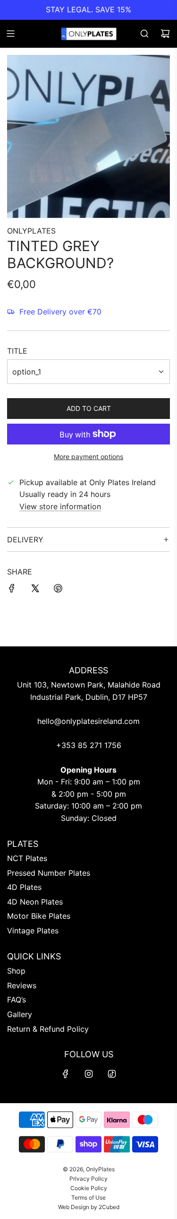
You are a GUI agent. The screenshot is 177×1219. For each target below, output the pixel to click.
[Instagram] (88, 1073)
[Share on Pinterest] (58, 590)
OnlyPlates (31, 230)
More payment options (88, 457)
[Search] (144, 33)
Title (17, 351)
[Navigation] (10, 33)
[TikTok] (111, 1073)
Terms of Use (88, 1197)
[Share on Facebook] (11, 590)
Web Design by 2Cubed (88, 1206)
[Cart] (165, 33)
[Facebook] (65, 1073)
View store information (60, 506)
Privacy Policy (88, 1178)
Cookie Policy (88, 1188)
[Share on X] (35, 590)
